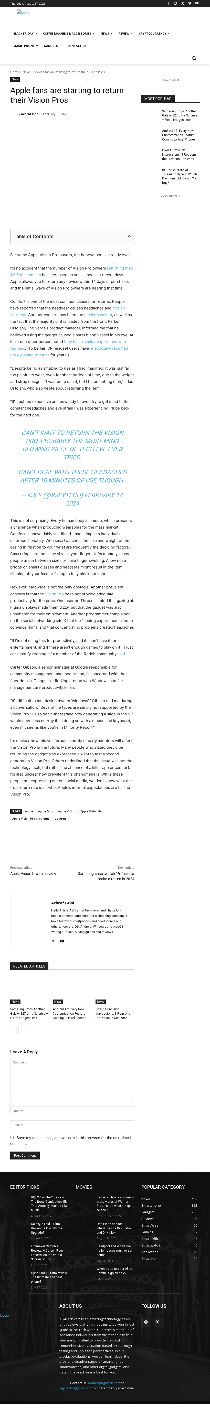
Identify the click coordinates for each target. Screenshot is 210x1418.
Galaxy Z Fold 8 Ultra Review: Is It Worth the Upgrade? (46, 1228)
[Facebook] (168, 4)
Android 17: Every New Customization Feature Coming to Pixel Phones (69, 1013)
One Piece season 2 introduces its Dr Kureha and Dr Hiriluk (114, 1228)
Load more (169, 195)
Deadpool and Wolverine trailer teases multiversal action (114, 1250)
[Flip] (129, 127)
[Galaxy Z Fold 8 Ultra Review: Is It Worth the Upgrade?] (19, 1228)
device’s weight (98, 314)
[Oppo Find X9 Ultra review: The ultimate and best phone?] (19, 1277)
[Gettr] (140, 843)
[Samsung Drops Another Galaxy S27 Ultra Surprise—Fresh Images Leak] (29, 990)
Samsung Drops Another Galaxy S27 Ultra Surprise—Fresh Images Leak (29, 1013)
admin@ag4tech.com (104, 1383)
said (121, 653)
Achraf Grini (30, 114)
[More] (152, 843)
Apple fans (45, 811)
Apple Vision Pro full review (33, 873)
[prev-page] (13, 1030)
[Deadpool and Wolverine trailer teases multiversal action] (84, 1250)
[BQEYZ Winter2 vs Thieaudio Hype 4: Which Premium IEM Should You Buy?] (150, 174)
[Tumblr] (105, 127)
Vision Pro (54, 594)
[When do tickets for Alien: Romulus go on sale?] (84, 1273)
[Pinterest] (70, 127)
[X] (183, 4)
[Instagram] (175, 4)
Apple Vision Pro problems (30, 818)
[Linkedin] (82, 127)
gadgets (61, 818)
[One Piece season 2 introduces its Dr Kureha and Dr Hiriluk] (84, 1228)
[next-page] (21, 1030)
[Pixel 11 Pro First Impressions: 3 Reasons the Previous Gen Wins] (115, 990)
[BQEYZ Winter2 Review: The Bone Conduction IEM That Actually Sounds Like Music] (19, 1201)
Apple (29, 811)
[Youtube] (197, 4)
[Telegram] (117, 127)
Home (14, 72)
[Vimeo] (190, 4)
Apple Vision (66, 811)
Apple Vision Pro (91, 811)
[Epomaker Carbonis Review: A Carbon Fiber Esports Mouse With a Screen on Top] (19, 1250)
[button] (194, 58)
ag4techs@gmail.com (76, 1388)
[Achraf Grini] (13, 113)
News (26, 72)
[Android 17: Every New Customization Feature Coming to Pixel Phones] (72, 990)
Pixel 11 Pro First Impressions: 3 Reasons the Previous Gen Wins (113, 1013)
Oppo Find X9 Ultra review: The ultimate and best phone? (49, 1277)
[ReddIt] (93, 127)
